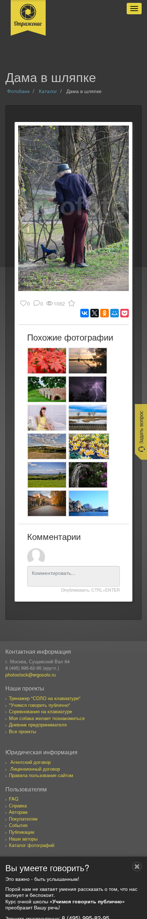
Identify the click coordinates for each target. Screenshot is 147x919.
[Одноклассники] (104, 313)
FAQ (13, 798)
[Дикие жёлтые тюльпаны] (89, 446)
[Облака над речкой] (47, 446)
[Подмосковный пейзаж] (88, 360)
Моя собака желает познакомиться (47, 718)
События (18, 825)
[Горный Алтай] (47, 474)
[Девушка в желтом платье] (47, 417)
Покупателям (23, 818)
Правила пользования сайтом (41, 775)
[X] (94, 313)
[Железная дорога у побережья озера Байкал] (88, 417)
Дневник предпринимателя (38, 724)
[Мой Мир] (114, 313)
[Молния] (87, 389)
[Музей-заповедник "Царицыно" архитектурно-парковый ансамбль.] (47, 389)
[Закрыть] (137, 866)
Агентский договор (30, 762)
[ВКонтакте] (84, 313)
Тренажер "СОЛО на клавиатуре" (45, 698)
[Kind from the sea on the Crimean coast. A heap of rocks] (88, 503)
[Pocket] (124, 313)
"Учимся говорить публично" (39, 704)
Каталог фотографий (31, 845)
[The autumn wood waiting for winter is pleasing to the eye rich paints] (47, 360)
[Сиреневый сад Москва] (88, 474)
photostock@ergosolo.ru (30, 674)
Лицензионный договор (35, 768)
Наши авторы (23, 838)
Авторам (18, 811)
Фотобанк (18, 91)
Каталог (48, 91)
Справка (18, 805)
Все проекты (22, 731)
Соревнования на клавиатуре (40, 711)
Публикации (21, 831)
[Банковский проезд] (47, 503)
